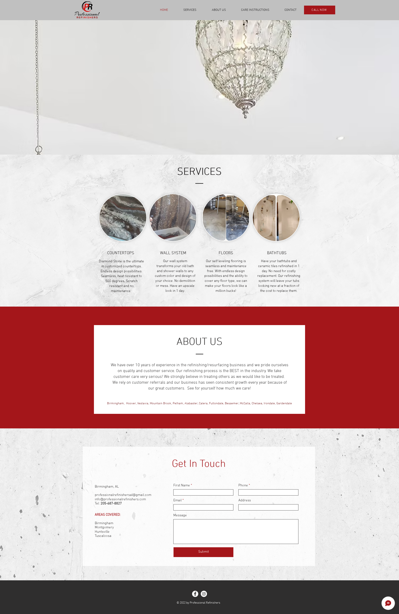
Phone (243, 485)
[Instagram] (204, 594)
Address (244, 500)
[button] (190, 9)
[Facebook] (195, 594)
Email (177, 500)
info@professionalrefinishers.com (120, 499)
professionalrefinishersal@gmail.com (123, 495)
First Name (181, 485)
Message (180, 515)
